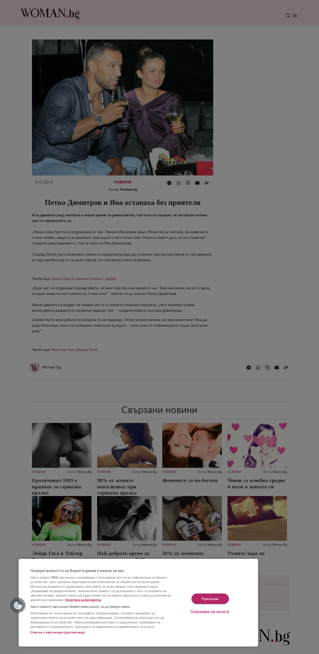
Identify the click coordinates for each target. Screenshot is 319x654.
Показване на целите (210, 611)
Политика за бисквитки (83, 600)
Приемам (210, 599)
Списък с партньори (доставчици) (57, 632)
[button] (18, 605)
